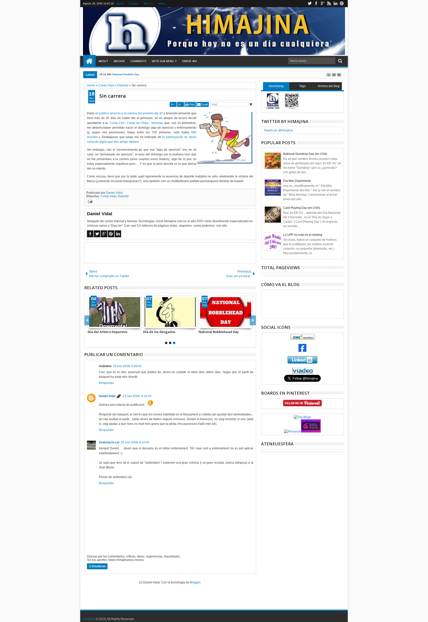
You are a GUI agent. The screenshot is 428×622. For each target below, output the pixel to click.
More (147, 3)
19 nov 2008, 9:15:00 (137, 396)
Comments (138, 61)
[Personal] (292, 431)
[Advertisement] (170, 252)
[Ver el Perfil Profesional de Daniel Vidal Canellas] (302, 372)
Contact (133, 3)
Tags (302, 86)
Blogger (195, 582)
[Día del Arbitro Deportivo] (114, 312)
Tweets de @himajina (278, 130)
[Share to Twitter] (97, 324)
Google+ (322, 3)
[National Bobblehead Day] (225, 312)
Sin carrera (112, 96)
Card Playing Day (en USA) (301, 208)
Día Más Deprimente (297, 181)
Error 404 (189, 61)
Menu (161, 3)
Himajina (89, 619)
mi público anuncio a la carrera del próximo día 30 (129, 113)
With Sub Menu (163, 61)
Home (89, 61)
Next (87, 320)
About (119, 3)
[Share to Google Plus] (102, 324)
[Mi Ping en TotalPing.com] (311, 431)
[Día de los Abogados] (170, 312)
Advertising (276, 86)
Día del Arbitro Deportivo (107, 332)
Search (339, 61)
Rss (329, 3)
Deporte (123, 196)
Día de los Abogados (159, 332)
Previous (253, 320)
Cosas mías (108, 196)
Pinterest (342, 3)
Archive (119, 61)
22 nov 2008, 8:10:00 (135, 442)
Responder (106, 383)
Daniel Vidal (114, 192)
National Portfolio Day (126, 74)
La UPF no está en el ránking (302, 235)
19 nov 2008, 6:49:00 (127, 366)
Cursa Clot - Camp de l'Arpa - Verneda (136, 123)
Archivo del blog (329, 86)
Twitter (309, 3)
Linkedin (335, 3)
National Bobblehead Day (219, 332)
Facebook (316, 3)
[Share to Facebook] (91, 324)
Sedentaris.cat (109, 442)
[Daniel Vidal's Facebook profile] (302, 351)
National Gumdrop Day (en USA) (305, 154)
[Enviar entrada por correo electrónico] (89, 202)
